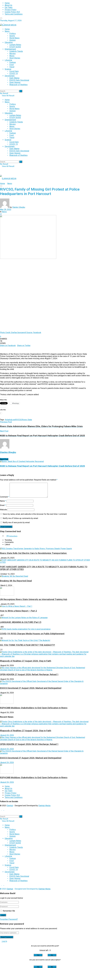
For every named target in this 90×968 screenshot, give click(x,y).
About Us (8, 5)
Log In (4, 941)
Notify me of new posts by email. (16, 522)
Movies (12, 53)
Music (11, 56)
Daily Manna (14, 78)
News (7, 31)
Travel (11, 67)
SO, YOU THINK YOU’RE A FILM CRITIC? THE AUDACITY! (27, 645)
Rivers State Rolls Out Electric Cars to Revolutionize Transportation (33, 553)
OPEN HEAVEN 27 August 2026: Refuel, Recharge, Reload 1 (29, 674)
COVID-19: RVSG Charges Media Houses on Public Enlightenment (32, 633)
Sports (12, 36)
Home (7, 3)
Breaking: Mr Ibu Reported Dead (16, 581)
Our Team (8, 7)
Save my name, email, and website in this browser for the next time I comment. (35, 514)
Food (11, 65)
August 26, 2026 (7, 735)
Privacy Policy (10, 10)
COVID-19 (13, 73)
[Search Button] (20, 91)
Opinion (12, 40)
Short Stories (14, 58)
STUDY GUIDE (15, 47)
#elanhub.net (10, 420)
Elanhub (10, 805)
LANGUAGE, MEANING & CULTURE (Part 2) (20, 622)
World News (14, 38)
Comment (4, 497)
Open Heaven (14, 82)
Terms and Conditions (13, 14)
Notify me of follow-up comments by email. (20, 518)
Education (9, 42)
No (52, 955)
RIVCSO (18, 420)
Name (3, 501)
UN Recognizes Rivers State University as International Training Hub (33, 599)
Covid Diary (14, 71)
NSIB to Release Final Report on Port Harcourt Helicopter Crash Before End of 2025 (42, 466)
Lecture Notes (15, 45)
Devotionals (10, 76)
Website (3, 510)
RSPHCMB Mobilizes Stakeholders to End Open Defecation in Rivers (33, 708)
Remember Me (9, 911)
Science (8, 69)
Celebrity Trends (16, 51)
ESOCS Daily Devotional (19, 80)
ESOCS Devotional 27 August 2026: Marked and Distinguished (30, 688)
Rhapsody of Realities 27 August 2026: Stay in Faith (25, 661)
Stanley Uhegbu (18, 207)
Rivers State (27, 420)
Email (3, 505)
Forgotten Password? (9, 919)
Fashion (12, 62)
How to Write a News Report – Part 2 (18, 611)
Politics (12, 33)
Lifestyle (8, 60)
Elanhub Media (44, 805)
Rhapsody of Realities (18, 85)
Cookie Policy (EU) (12, 12)
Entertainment (10, 49)
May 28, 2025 (5, 209)
